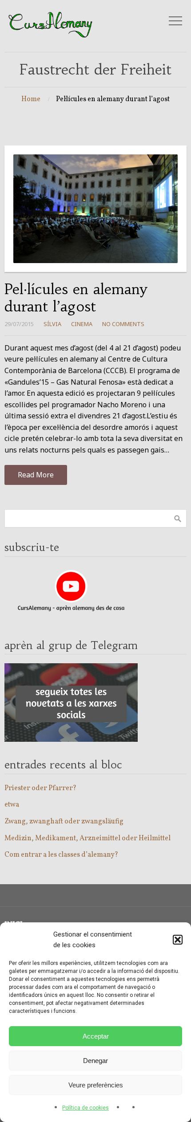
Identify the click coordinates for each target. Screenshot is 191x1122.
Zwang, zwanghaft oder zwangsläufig (63, 822)
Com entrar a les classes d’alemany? (61, 855)
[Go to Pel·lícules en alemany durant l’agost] (95, 209)
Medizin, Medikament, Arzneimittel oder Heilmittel (87, 838)
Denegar (95, 1060)
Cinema (81, 324)
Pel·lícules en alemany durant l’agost (75, 297)
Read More (36, 475)
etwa (11, 805)
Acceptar (96, 1036)
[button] (177, 939)
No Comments (123, 324)
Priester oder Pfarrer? (40, 788)
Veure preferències (95, 1085)
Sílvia (52, 324)
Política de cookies (85, 1108)
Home (30, 99)
